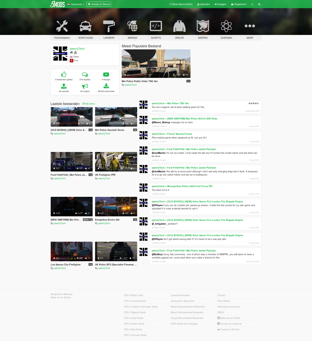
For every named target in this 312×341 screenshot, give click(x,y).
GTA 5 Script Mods (133, 318)
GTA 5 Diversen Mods (135, 335)
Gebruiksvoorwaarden (228, 306)
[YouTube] (75, 52)
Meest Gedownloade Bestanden (187, 312)
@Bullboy (157, 254)
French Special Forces (179, 133)
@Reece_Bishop (161, 122)
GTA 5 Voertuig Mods (135, 300)
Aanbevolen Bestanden (183, 300)
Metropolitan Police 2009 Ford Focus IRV (190, 186)
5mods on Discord (229, 329)
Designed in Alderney (61, 294)
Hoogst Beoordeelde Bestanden (187, 318)
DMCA (220, 312)
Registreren (240, 4)
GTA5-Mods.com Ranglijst (184, 323)
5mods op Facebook (231, 323)
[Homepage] (71, 52)
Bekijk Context (160, 111)
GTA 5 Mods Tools (133, 295)
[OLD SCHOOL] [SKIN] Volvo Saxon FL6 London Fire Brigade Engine (205, 201)
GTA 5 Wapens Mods (135, 312)
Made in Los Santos (61, 297)
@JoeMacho (159, 152)
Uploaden (204, 4)
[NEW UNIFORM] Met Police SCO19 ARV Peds (192, 118)
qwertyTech (77, 48)
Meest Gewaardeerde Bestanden (188, 306)
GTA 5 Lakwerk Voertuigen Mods (141, 306)
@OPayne (157, 205)
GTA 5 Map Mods (133, 329)
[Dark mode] (252, 4)
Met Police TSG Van (178, 103)
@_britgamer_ (159, 223)
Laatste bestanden (180, 295)
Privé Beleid (223, 300)
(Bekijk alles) (88, 103)
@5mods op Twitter (230, 318)
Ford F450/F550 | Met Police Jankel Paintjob (191, 149)
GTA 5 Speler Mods (134, 323)
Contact (221, 295)
